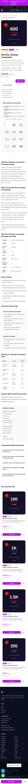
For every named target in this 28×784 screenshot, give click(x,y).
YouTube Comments (13, 16)
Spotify (16, 748)
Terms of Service (5, 720)
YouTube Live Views (7, 420)
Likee (2, 755)
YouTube (3, 738)
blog (13, 401)
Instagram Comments (7, 428)
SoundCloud (4, 750)
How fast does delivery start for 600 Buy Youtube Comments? (13, 457)
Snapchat (3, 742)
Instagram (3, 736)
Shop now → (14, 4)
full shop (9, 401)
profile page (22, 301)
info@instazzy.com (5, 725)
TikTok (16, 736)
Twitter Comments (7, 433)
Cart (22, 10)
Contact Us (3, 710)
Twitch (16, 742)
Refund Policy (4, 722)
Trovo (16, 755)
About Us (3, 712)
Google (16, 751)
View (23, 534)
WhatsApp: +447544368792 (21, 6)
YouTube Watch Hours (7, 422)
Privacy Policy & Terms (6, 718)
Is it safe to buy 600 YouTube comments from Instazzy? (13, 450)
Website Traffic (18, 757)
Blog (2, 708)
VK (1, 753)
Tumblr (16, 753)
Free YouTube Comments (8, 439)
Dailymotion (3, 757)
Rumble (2, 751)
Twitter (16, 738)
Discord (16, 744)
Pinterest (16, 746)
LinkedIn (3, 746)
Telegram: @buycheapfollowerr (8, 6)
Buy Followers (11, 781)
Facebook (3, 740)
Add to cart (20, 81)
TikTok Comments (7, 430)
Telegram (3, 744)
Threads (16, 740)
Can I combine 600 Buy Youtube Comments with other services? (14, 474)
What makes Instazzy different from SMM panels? (13, 468)
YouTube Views (6, 418)
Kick (15, 750)
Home (2, 16)
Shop (6, 16)
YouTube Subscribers (7, 413)
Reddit (2, 748)
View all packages (7, 85)
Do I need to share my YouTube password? (14, 463)
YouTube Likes (6, 416)
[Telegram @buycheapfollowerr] (3, 771)
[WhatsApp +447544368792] (3, 775)
